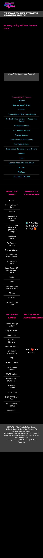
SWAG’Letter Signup (12, 368)
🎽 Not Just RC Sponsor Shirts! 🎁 (31, 225)
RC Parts (21, 172)
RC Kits (22, 167)
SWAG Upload (11, 374)
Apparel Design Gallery (12, 325)
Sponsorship (12, 392)
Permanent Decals (21, 126)
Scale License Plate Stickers (22, 140)
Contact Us (11, 335)
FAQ (12, 358)
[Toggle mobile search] (34, 7)
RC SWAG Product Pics (12, 352)
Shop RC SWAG (11, 330)
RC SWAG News (12, 363)
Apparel (22, 100)
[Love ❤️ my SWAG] (31, 335)
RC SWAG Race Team (11, 398)
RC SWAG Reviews (12, 341)
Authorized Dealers (12, 386)
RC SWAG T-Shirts (21, 144)
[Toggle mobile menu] (38, 7)
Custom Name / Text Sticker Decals (22, 114)
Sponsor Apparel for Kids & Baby (21, 163)
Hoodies (21, 153)
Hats (22, 158)
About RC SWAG (12, 347)
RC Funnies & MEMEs (11, 405)
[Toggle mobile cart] (30, 7)
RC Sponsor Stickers (21, 130)
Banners (21, 110)
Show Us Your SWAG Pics (11, 380)
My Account (11, 410)
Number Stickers (21, 135)
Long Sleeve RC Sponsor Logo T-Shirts (21, 149)
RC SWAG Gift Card (22, 177)
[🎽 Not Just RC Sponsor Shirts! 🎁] (31, 210)
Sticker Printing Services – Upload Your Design (21, 120)
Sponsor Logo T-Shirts (21, 105)
